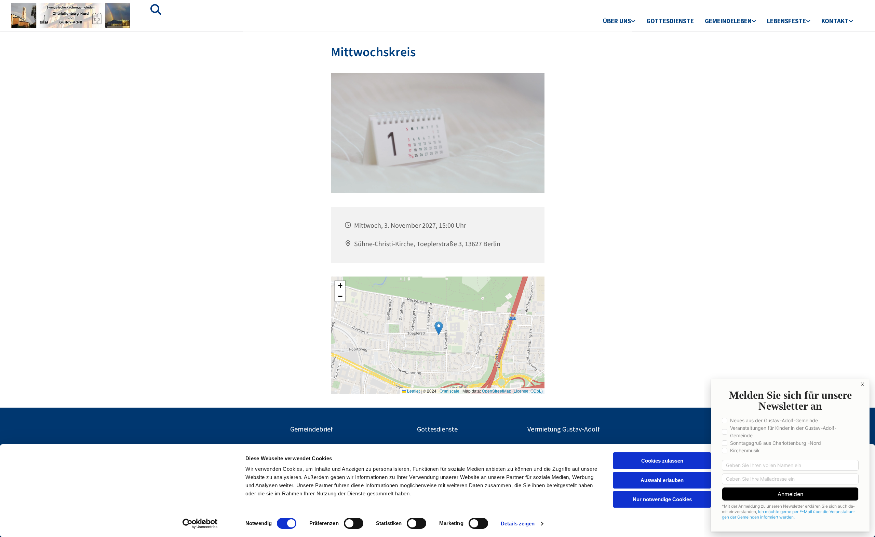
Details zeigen (518, 523)
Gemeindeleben (728, 21)
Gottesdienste (670, 21)
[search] (156, 9)
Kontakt (835, 21)
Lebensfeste (786, 21)
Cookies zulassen (662, 461)
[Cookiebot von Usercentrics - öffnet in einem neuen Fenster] (200, 524)
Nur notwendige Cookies (662, 499)
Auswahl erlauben (662, 480)
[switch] (353, 523)
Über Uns (617, 21)
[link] (619, 21)
